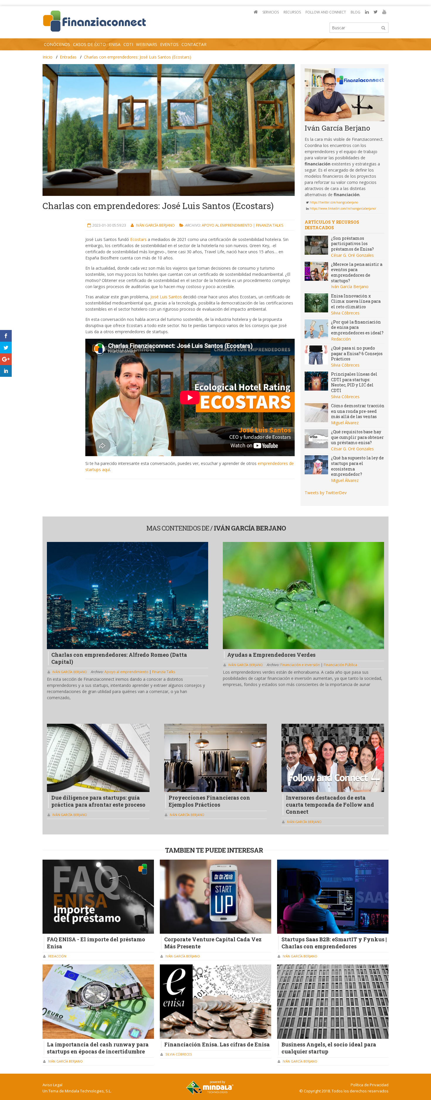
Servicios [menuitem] (270, 12)
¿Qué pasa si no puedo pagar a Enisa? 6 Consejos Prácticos (357, 353)
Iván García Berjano (156, 225)
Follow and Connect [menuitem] (326, 12)
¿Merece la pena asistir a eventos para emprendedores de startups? (356, 272)
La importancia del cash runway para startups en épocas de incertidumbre (98, 1048)
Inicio (47, 57)
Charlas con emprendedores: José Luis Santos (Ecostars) (137, 57)
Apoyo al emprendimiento (227, 225)
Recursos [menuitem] (292, 12)
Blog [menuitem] (355, 12)
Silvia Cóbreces (345, 313)
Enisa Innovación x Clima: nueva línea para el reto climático (356, 301)
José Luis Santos (166, 297)
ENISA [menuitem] (115, 44)
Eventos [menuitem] (169, 44)
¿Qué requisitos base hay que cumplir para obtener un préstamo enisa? (357, 437)
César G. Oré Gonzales (352, 255)
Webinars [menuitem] (146, 44)
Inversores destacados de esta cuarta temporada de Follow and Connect (330, 804)
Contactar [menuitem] (193, 44)
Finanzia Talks (270, 225)
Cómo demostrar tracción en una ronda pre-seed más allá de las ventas (357, 411)
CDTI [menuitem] (128, 44)
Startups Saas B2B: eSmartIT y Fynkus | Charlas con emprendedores (334, 943)
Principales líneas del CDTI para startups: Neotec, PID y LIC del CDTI (354, 382)
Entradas (68, 57)
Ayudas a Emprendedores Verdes (271, 654)
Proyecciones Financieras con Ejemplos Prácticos (209, 801)
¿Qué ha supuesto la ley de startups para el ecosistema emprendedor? (357, 466)
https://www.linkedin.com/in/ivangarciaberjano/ (343, 208)
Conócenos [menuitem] (57, 44)
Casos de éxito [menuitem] (89, 44)
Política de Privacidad (369, 1084)
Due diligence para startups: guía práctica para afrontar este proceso (98, 801)
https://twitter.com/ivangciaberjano (334, 202)
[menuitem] (255, 12)
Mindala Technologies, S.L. (88, 1091)
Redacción (341, 339)
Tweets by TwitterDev (326, 492)
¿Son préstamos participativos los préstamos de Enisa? (352, 243)
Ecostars (138, 239)
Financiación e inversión (300, 664)
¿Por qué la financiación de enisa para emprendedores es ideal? (357, 327)
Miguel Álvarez (345, 422)
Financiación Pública (340, 664)
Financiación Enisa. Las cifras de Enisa (217, 1044)
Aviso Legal (52, 1084)
